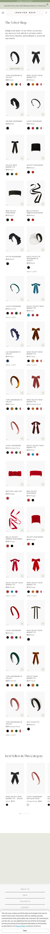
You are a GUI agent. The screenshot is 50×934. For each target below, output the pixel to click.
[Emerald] (16, 84)
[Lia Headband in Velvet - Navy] (15, 334)
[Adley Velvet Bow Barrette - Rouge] (15, 565)
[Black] (7, 84)
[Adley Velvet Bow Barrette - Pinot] (36, 428)
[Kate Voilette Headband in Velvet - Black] (36, 239)
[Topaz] (12, 84)
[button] (47, 12)
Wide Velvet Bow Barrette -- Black (14, 797)
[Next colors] (23, 84)
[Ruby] (33, 128)
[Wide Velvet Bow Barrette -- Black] (15, 778)
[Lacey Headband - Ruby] (15, 613)
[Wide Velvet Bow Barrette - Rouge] (36, 565)
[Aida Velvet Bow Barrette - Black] (36, 613)
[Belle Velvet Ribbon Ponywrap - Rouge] (15, 519)
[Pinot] (33, 315)
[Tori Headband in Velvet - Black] (15, 58)
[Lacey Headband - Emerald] (15, 288)
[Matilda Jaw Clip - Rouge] (15, 473)
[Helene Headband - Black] (15, 103)
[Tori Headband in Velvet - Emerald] (15, 658)
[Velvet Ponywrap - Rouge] (36, 519)
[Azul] (28, 315)
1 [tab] (7, 69)
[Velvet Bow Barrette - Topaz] (36, 658)
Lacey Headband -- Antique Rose (35, 797)
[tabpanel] (15, 58)
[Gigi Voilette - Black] (36, 704)
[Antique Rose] (20, 84)
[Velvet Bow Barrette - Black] (15, 147)
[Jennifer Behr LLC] (25, 12)
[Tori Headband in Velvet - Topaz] (15, 382)
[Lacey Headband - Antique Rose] (15, 428)
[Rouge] (37, 84)
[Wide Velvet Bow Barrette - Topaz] (36, 334)
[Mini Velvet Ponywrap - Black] (15, 193)
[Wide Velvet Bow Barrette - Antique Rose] (36, 382)
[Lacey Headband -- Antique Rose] (36, 778)
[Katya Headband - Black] (15, 239)
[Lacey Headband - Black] (36, 103)
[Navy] (7, 361)
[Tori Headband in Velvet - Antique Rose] (15, 704)
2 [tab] (8, 69)
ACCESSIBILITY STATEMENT (25, 1)
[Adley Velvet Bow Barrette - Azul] (36, 288)
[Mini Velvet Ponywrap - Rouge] (36, 473)
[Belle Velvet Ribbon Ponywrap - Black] (36, 193)
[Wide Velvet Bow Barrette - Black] (36, 58)
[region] (25, 5)
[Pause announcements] (47, 4)
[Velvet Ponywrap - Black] (36, 147)
